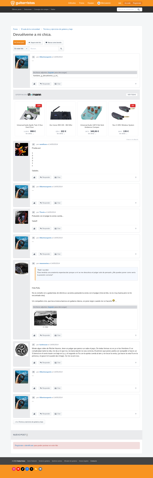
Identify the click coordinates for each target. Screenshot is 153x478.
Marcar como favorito (54, 42)
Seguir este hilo (36, 42)
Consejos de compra (41, 9)
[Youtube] (18, 469)
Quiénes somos (57, 461)
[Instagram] (14, 469)
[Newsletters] (40, 469)
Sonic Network (32, 461)
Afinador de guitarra (70, 461)
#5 (33, 238)
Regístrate (137, 3)
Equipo (91, 3)
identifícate (29, 445)
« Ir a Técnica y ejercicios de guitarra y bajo (29, 422)
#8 (33, 372)
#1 (33, 57)
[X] (31, 469)
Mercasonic (106, 3)
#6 (33, 263)
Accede (128, 3)
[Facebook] (27, 469)
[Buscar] (138, 9)
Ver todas (132, 95)
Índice (53, 9)
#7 (33, 345)
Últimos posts (17, 9)
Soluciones (28, 9)
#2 (33, 144)
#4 (33, 212)
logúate (51, 73)
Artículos (72, 3)
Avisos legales (83, 461)
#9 (33, 397)
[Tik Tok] (23, 469)
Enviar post (20, 42)
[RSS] (36, 469)
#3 (33, 187)
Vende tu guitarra (44, 461)
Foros (81, 3)
